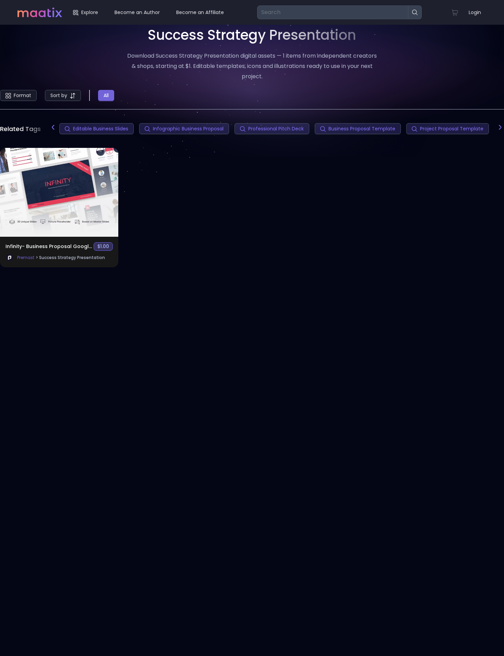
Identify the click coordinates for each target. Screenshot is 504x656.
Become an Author (137, 12)
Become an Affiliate (200, 12)
